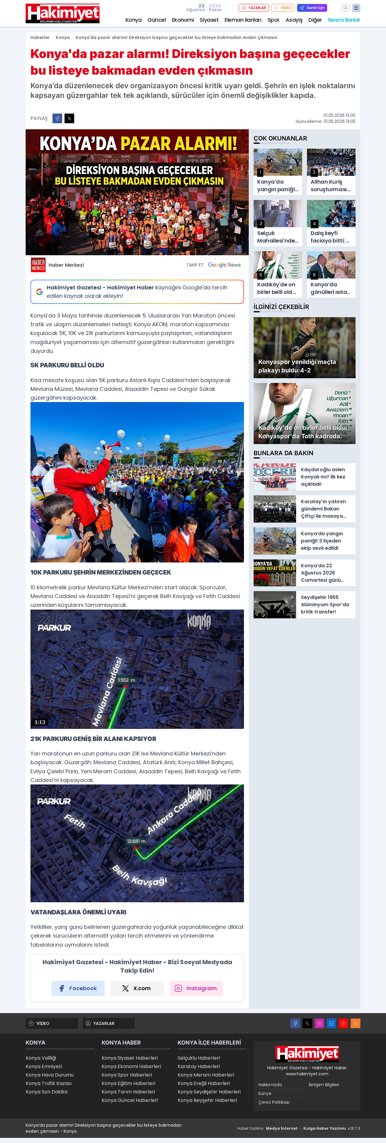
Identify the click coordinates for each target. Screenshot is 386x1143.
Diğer (315, 20)
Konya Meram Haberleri (206, 1074)
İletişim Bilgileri (324, 1085)
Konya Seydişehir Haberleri (209, 1091)
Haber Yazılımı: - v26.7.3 (298, 1128)
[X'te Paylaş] (69, 118)
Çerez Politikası (274, 1102)
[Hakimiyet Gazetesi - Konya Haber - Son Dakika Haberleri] (307, 1054)
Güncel (156, 20)
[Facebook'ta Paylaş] (57, 118)
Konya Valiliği (41, 1057)
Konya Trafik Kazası (48, 1083)
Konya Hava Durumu (50, 1074)
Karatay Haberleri (199, 1066)
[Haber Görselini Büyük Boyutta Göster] (137, 192)
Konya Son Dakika (47, 1091)
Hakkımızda (270, 1085)
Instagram (202, 988)
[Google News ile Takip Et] (224, 265)
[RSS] (355, 1023)
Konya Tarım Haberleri (128, 1091)
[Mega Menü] (356, 8)
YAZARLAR (257, 7)
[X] (307, 1023)
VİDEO (286, 7)
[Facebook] (295, 1023)
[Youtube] (343, 1023)
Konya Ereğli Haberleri (204, 1083)
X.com (142, 988)
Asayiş (294, 20)
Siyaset (209, 20)
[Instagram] (319, 1023)
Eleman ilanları (243, 20)
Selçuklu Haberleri (199, 1057)
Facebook (83, 988)
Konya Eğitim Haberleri (128, 1083)
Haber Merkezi (66, 265)
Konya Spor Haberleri (127, 1074)
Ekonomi (183, 20)
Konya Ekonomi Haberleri (131, 1066)
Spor (273, 20)
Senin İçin (315, 7)
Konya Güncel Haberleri (130, 1100)
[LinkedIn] (331, 1023)
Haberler (40, 37)
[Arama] (346, 8)
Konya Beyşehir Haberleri (207, 1100)
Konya (133, 20)
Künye (264, 1093)
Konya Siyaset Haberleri (130, 1057)
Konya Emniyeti (44, 1066)
